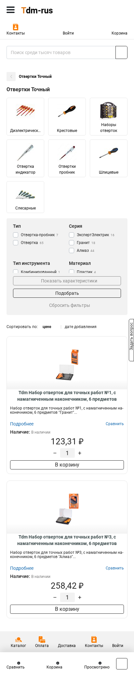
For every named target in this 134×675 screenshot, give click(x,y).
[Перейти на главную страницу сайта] (48, 10)
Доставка (67, 645)
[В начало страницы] (121, 663)
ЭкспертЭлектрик (95, 235)
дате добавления (81, 326)
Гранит (86, 242)
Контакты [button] (16, 33)
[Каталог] (11, 10)
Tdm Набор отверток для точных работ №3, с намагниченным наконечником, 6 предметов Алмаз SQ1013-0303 (67, 540)
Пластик (86, 272)
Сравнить (16, 667)
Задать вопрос (131, 337)
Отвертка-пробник (39, 235)
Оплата (42, 645)
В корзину (67, 465)
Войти (68, 33)
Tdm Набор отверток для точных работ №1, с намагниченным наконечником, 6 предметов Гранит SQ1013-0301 (67, 396)
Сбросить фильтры (69, 305)
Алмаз (85, 250)
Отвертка (32, 242)
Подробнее (22, 423)
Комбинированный (40, 272)
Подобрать (67, 293)
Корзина (119, 33)
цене (47, 326)
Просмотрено (97, 667)
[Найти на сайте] (121, 52)
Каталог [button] (18, 645)
